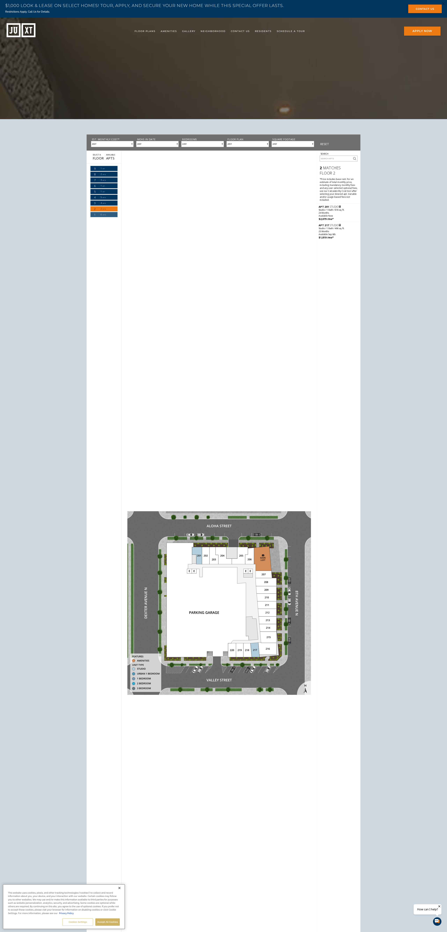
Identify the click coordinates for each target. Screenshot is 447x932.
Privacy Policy (66, 913)
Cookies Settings (78, 922)
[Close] (119, 888)
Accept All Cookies (107, 922)
